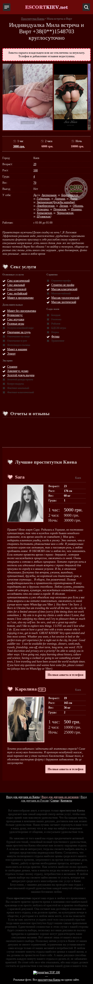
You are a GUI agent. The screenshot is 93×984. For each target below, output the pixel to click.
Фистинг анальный (18, 388)
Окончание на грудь (19, 332)
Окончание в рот (17, 340)
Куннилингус (15, 315)
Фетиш (55, 336)
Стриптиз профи (61, 280)
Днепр (73, 198)
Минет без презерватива (21, 310)
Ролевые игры (15, 323)
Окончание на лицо (18, 336)
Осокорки (43, 209)
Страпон (12, 366)
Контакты (66, 800)
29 (34, 164)
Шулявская (43, 216)
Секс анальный (16, 285)
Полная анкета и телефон (65, 675)
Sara (20, 477)
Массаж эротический (63, 302)
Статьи (55, 800)
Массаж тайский (61, 293)
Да (34, 195)
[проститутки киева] (46, 7)
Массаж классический (64, 289)
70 (34, 182)
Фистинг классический (20, 392)
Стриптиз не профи (62, 285)
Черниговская (65, 213)
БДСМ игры (58, 328)
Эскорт (11, 353)
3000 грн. (19, 146)
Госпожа (56, 319)
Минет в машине (17, 349)
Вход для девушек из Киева (23, 797)
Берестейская (69, 195)
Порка (55, 332)
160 (35, 170)
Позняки (76, 209)
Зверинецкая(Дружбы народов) (56, 202)
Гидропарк (43, 198)
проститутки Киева (49, 979)
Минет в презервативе (20, 297)
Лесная (63, 205)
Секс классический (18, 280)
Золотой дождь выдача (20, 375)
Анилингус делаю (17, 371)
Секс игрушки (15, 319)
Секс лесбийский (17, 293)
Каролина (26, 688)
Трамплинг (57, 340)
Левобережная (46, 205)
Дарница (60, 198)
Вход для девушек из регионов (60, 797)
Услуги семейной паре (20, 328)
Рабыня (55, 323)
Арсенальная (49, 195)
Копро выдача (15, 383)
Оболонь (78, 205)
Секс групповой (16, 289)
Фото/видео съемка (18, 345)
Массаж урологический (65, 297)
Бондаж (55, 315)
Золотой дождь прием (20, 379)
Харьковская (44, 213)
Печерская (59, 209)
